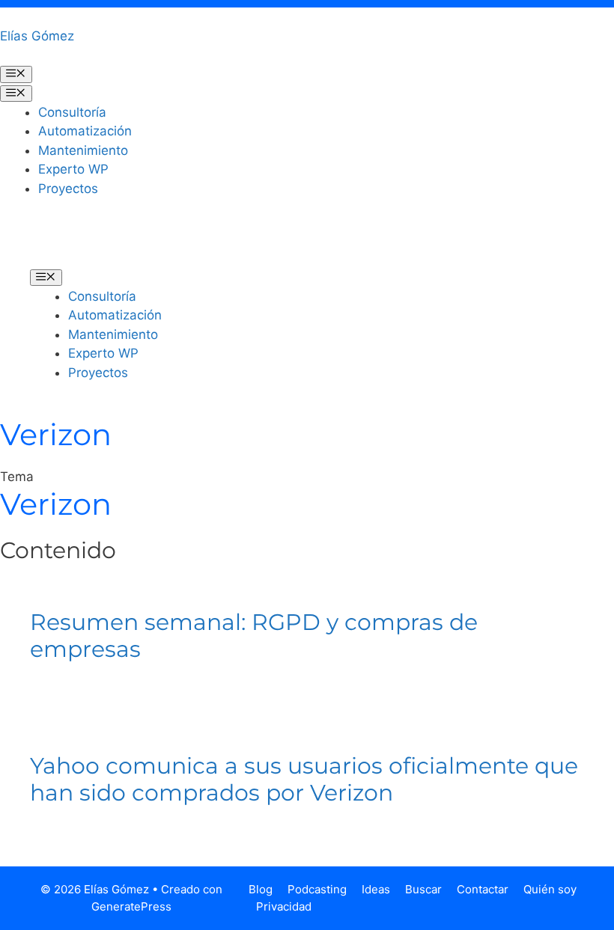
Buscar (423, 889)
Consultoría (72, 112)
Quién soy (550, 889)
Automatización (85, 130)
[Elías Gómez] (52, 243)
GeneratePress (131, 906)
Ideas (376, 889)
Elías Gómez (37, 35)
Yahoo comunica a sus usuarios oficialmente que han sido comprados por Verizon (304, 779)
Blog (261, 889)
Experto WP (73, 169)
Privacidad (283, 906)
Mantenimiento (83, 150)
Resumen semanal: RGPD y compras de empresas (254, 635)
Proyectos (68, 188)
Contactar (482, 889)
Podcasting (317, 889)
